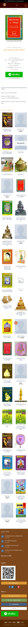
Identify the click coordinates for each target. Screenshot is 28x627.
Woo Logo (7, 520)
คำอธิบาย (3, 89)
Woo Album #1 (20, 129)
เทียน (7, 426)
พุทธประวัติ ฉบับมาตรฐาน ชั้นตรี (7, 405)
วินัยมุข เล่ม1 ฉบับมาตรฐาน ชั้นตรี (21, 473)
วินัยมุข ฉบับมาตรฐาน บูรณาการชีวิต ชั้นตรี (7, 218)
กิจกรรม (21, 290)
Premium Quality (21, 336)
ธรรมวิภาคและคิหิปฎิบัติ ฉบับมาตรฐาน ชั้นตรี (7, 268)
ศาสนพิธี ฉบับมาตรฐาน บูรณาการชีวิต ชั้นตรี (7, 153)
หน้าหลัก (9, 47)
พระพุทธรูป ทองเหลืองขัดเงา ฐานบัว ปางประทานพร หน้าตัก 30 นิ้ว (7, 243)
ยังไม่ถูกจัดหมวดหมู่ (17, 47)
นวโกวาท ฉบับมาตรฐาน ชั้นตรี (7, 381)
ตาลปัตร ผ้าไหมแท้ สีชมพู (21, 359)
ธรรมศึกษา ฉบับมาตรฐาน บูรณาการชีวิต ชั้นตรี (20, 498)
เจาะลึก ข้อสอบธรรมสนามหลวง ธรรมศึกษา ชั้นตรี (21, 428)
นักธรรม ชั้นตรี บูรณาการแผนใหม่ (7, 451)
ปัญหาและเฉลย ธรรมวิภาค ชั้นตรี (21, 196)
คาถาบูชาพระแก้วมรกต (7, 174)
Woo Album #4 (7, 195)
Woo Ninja (7, 496)
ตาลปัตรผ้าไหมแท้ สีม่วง (20, 451)
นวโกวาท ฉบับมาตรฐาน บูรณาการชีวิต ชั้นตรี (7, 474)
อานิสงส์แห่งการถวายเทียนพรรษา (14, 536)
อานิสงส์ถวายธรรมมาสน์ (11, 545)
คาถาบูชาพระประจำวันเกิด (21, 405)
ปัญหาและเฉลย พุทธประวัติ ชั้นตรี (7, 359)
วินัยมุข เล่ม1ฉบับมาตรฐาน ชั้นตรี (7, 337)
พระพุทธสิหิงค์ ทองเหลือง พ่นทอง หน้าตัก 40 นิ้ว (21, 314)
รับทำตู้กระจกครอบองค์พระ (21, 267)
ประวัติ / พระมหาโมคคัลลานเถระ (13, 550)
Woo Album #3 (20, 241)
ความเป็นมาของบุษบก (11, 540)
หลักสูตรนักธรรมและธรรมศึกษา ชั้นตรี (7, 130)
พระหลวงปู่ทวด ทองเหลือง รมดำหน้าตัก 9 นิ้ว (21, 219)
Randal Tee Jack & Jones (20, 381)
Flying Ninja (21, 152)
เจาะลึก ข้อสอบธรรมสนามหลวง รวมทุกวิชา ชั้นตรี (21, 521)
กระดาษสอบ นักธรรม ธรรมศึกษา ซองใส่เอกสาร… (7, 307)
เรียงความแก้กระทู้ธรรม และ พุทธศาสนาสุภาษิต (7, 291)
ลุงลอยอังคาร (21, 174)
